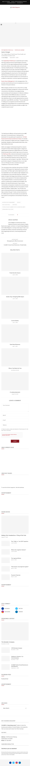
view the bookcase (20, 487)
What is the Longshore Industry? (18, 549)
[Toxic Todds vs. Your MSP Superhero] (5, 543)
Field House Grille (7, 154)
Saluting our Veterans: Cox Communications (17, 657)
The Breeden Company (7, 642)
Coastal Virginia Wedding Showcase (19, 1)
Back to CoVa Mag (6, 1)
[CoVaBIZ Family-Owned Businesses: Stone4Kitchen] (5, 667)
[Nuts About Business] (15, 333)
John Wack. (14, 204)
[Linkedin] (20, 763)
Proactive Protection (15, 575)
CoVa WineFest (20, 2)
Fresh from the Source (15, 272)
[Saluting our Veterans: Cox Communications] (5, 658)
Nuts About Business (15, 344)
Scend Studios (15, 320)
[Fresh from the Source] (15, 262)
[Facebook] (24, 26)
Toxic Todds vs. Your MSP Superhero (19, 541)
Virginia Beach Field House (9, 60)
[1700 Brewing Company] (5, 650)
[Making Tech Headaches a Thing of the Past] (15, 525)
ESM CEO (18, 202)
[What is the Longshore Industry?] (5, 552)
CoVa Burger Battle (11, 2)
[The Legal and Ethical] (5, 560)
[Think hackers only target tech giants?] (5, 569)
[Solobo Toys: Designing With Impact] (15, 286)
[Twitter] (13, 763)
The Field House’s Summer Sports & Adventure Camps (13, 207)
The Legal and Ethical (16, 558)
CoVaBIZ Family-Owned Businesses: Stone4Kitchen (19, 665)
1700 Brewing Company (16, 648)
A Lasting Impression (15, 392)
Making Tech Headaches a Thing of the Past (13, 535)
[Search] (28, 26)
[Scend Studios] (15, 310)
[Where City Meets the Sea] (15, 357)
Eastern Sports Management (8, 81)
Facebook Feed (4, 678)
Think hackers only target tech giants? (19, 566)
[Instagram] (16, 763)
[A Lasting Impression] (15, 381)
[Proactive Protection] (5, 577)
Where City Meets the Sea (15, 368)
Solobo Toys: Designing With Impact (15, 296)
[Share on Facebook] (19, 214)
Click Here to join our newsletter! (9, 748)
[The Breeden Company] (15, 631)
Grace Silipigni (5, 57)
